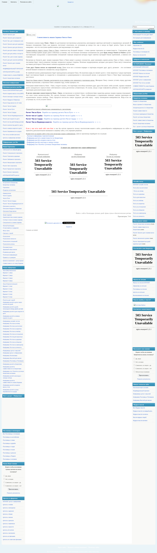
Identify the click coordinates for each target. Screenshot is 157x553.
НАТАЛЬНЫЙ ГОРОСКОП (141, 67)
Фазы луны (6, 230)
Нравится (70, 2)
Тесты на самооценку (139, 213)
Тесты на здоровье (139, 194)
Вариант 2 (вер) (7, 275)
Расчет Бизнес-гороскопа (10, 172)
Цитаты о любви (8, 504)
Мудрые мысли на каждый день (142, 411)
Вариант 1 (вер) (7, 273)
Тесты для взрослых (139, 197)
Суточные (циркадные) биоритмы (143, 114)
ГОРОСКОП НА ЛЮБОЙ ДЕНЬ (12, 150)
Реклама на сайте (26, 2)
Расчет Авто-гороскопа (10, 166)
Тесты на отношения (139, 207)
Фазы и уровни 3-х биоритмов (142, 104)
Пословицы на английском (11, 437)
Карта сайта (62, 547)
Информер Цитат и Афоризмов (12, 353)
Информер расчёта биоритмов (12, 364)
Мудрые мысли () (138, 48)
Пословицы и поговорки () (141, 52)
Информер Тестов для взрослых (13, 337)
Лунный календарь (8, 226)
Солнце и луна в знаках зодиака (12, 220)
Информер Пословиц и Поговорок (13, 361)
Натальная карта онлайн (140, 387)
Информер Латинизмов (10, 355)
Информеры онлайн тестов (11, 321)
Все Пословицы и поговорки (11, 434)
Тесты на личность (138, 216)
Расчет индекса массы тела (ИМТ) (13, 93)
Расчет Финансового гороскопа (12, 162)
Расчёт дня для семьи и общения (13, 50)
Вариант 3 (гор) (7, 291)
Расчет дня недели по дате (11, 119)
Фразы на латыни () (139, 55)
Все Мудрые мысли (139, 408)
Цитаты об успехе (8, 530)
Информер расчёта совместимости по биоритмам (12, 367)
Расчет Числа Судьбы (9, 106)
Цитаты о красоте (8, 527)
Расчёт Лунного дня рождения (12, 38)
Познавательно (7, 247)
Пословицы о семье (9, 440)
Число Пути (6, 198)
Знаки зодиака (7, 215)
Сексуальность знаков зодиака (12, 222)
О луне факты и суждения (11, 228)
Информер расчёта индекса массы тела (11, 386)
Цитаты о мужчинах (9, 523)
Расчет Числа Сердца (9, 112)
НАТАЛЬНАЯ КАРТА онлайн (11, 72)
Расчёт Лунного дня (9, 34)
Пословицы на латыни (140, 289)
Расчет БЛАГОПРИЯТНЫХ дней (12, 90)
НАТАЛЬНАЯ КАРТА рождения (142, 89)
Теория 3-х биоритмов (140, 101)
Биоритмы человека (9, 185)
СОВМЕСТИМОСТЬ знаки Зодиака (143, 86)
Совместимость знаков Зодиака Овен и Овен (54, 37)
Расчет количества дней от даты (13, 125)
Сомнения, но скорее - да (13, 482)
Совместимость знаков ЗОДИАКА (13, 75)
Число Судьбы (7, 195)
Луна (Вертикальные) (9, 270)
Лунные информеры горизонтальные (40, 136)
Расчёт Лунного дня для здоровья (13, 44)
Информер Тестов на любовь (12, 331)
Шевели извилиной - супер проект (13, 261)
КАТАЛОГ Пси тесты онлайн (141, 83)
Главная (4, 2)
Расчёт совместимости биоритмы (143, 120)
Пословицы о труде (9, 446)
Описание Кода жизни (9, 211)
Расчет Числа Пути (9, 109)
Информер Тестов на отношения (13, 334)
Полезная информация (10, 255)
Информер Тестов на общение (12, 342)
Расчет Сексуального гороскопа (12, 153)
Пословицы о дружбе (9, 443)
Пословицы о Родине (9, 456)
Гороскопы (6, 187)
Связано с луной (8, 233)
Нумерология (7, 193)
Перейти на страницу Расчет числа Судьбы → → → (63, 115)
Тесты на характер (138, 203)
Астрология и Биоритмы (10, 182)
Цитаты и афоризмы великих (12, 138)
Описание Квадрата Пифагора (12, 208)
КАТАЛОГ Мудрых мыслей (141, 76)
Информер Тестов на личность (12, 347)
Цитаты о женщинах (9, 508)
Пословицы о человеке (10, 459)
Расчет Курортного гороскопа (12, 169)
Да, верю (8, 476)
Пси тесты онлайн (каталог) (11, 134)
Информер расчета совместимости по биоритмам (45, 138)
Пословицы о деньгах (9, 453)
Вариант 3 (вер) (7, 278)
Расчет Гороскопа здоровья (11, 156)
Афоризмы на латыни (139, 286)
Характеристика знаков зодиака (12, 217)
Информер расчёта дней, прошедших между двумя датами (13, 308)
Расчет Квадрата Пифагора (11, 100)
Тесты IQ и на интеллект (140, 188)
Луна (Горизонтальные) (10, 284)
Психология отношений (10, 241)
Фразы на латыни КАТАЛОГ (141, 282)
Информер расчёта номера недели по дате (11, 317)
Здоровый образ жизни (10, 249)
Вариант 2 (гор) (7, 289)
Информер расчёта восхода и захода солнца (12, 377)
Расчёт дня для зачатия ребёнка (13, 60)
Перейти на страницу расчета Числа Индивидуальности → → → (76, 122)
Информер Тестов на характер (12, 329)
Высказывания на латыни (141, 295)
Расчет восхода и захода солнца (13, 96)
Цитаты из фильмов (9, 536)
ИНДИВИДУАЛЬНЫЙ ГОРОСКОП (13, 68)
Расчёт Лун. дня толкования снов (13, 41)
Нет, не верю (9, 479)
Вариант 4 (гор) (7, 294)
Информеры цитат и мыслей (11, 350)
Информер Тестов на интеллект (12, 326)
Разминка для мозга (9, 252)
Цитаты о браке (7, 514)
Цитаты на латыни (139, 292)
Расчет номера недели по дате (12, 128)
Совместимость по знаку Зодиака (13, 263)
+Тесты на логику (138, 191)
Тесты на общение (138, 210)
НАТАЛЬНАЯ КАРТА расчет (11, 175)
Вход (137, 22)
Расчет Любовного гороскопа (12, 159)
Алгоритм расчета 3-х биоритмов (143, 108)
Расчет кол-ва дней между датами (13, 122)
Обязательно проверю (142, 372)
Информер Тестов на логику (11, 323)
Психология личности (9, 239)
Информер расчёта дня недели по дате (13, 312)
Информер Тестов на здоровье (12, 339)
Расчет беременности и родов (12, 131)
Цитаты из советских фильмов (12, 539)
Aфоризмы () (137, 45)
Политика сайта (93, 547)
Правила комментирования (77, 547)
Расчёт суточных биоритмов (141, 117)
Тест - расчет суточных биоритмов (143, 126)
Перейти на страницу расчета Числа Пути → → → (60, 112)
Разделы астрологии (9, 190)
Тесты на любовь (138, 200)
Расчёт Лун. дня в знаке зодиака (13, 57)
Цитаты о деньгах (8, 520)
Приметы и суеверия (9, 257)
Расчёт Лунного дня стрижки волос (143, 233)
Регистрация (145, 22)
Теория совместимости (140, 111)
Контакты (14, 2)
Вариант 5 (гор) (7, 297)
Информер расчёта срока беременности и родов (10, 390)
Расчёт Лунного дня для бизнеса (13, 47)
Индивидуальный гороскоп (141, 391)
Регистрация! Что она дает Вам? (143, 34)
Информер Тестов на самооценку (13, 345)
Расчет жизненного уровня (141, 238)
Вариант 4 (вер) (7, 281)
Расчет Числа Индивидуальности (13, 115)
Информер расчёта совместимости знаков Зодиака (12, 381)
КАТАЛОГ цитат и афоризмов (12, 501)
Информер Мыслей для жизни (12, 358)
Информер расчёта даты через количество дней (12, 303)
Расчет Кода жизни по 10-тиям (12, 103)
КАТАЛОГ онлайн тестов (140, 184)
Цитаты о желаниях (9, 533)
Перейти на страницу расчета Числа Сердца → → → (63, 119)
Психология (6, 236)
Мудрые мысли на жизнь (140, 414)
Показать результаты (13, 493)
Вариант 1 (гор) (7, 286)
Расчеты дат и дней (9, 300)
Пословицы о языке (9, 449)
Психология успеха (9, 244)
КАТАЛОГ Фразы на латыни (141, 73)
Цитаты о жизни (8, 517)
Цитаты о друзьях (8, 511)
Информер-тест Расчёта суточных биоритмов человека (13, 372)
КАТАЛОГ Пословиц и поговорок (143, 70)
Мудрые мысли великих (140, 420)
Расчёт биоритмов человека (11, 78)
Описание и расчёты (9, 206)
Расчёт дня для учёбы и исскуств (13, 53)
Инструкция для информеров (142, 38)
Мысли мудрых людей (139, 417)
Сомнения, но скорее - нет (13, 486)
